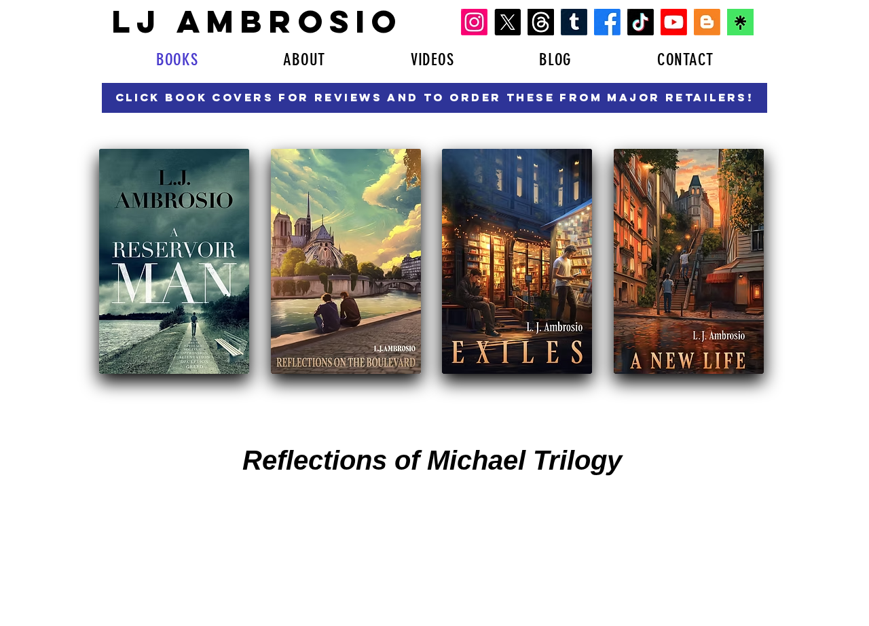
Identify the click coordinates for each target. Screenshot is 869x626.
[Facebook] (607, 22)
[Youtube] (674, 22)
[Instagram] (474, 22)
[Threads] (541, 22)
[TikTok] (640, 22)
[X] (507, 22)
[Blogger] (707, 22)
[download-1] (740, 22)
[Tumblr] (574, 22)
